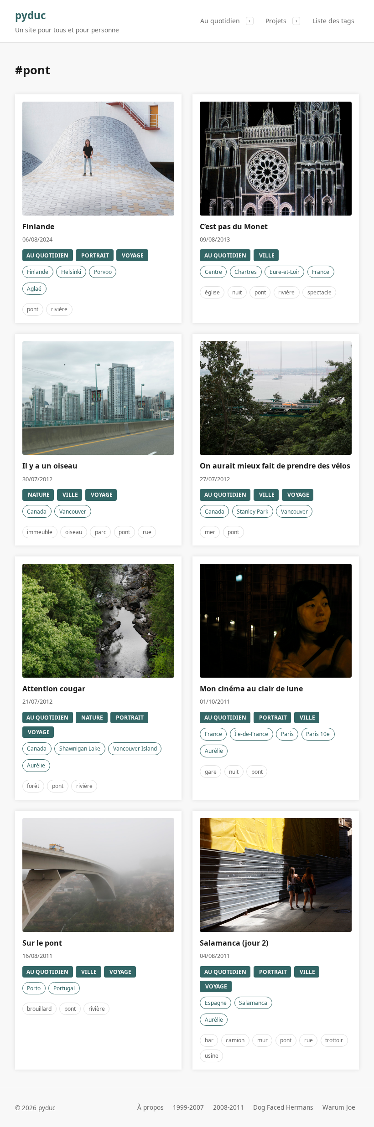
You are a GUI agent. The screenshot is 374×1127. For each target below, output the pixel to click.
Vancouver (72, 511)
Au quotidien (220, 20)
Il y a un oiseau (50, 466)
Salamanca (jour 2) (234, 943)
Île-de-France (251, 734)
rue (147, 532)
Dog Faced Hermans (283, 1107)
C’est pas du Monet (234, 226)
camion (235, 1040)
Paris (287, 734)
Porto (34, 988)
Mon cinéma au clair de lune (251, 689)
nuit (237, 292)
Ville (267, 255)
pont (32, 309)
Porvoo (103, 272)
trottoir (334, 1040)
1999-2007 (188, 1107)
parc (100, 532)
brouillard (39, 1009)
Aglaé (34, 289)
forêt (33, 786)
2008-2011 (228, 1107)
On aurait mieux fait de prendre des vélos (275, 466)
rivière (59, 309)
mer (210, 532)
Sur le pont (42, 943)
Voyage (133, 255)
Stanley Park (252, 511)
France (320, 272)
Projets (275, 20)
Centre (213, 272)
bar (209, 1040)
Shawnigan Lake (79, 748)
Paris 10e (318, 734)
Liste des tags (333, 20)
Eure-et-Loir (285, 272)
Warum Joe (338, 1107)
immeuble (39, 532)
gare (211, 772)
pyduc (30, 15)
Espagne (216, 1003)
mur (262, 1040)
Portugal (64, 988)
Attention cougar (53, 689)
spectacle (319, 292)
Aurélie (36, 765)
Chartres (245, 272)
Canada (37, 511)
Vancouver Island (135, 748)
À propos (150, 1107)
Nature (39, 495)
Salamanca (253, 1003)
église (212, 292)
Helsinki (71, 272)
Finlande (38, 226)
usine (211, 1056)
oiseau (73, 532)
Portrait (95, 255)
